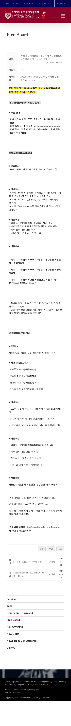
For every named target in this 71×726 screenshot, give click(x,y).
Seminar (12, 599)
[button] (52, 561)
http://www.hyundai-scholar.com (42, 527)
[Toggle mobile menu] (63, 16)
